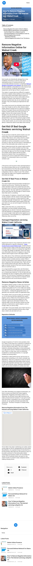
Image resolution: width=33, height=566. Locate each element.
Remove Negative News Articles (12, 35)
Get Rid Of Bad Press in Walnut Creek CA (14, 32)
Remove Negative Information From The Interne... (17, 38)
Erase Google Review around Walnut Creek (14, 245)
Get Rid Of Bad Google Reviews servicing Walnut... (16, 30)
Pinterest (24, 470)
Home (28, 2)
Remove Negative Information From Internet (16, 84)
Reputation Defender (10, 36)
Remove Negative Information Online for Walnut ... (16, 29)
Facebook (23, 467)
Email (12, 472)
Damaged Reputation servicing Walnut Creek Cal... (17, 33)
